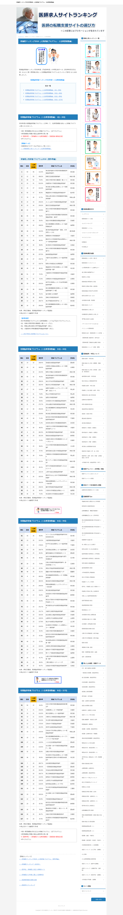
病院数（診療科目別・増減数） (90, 733)
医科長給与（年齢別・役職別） (90, 432)
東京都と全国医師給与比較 (89, 446)
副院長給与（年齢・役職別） (89, 437)
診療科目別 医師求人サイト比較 (90, 490)
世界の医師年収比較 (87, 404)
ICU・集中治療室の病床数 (89, 668)
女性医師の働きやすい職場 (89, 619)
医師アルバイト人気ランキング (90, 473)
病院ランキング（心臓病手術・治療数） (91, 869)
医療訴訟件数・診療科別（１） (90, 796)
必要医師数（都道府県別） (89, 773)
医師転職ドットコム (87, 228)
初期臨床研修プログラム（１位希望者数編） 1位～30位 (43, 90)
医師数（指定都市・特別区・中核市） (92, 840)
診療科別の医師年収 (87, 399)
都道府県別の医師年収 (88, 409)
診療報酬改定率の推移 (88, 810)
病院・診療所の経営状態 (88, 701)
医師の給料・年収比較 (88, 358)
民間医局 (84, 242)
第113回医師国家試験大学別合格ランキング (91, 521)
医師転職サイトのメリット (89, 263)
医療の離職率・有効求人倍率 (89, 719)
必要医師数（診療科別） (88, 768)
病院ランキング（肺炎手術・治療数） (92, 875)
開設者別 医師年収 (87, 418)
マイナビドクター (86, 237)
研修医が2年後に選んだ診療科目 (90, 591)
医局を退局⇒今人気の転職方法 (90, 549)
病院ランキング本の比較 (88, 715)
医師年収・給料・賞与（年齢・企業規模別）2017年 (92, 456)
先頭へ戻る (99, 899)
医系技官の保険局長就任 (88, 506)
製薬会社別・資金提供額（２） (90, 752)
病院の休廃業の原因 (87, 705)
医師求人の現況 (86, 277)
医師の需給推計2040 (87, 763)
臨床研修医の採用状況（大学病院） (91, 553)
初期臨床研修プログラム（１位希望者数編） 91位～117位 (44, 99)
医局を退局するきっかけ (88, 295)
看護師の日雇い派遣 (87, 647)
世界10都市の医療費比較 (88, 563)
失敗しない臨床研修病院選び (89, 596)
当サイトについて (86, 891)
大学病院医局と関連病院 (88, 572)
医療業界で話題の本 (87, 539)
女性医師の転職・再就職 (88, 300)
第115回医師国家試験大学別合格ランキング (91, 534)
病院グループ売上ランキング (89, 777)
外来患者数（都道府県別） (89, 682)
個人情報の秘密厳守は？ (88, 272)
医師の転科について (87, 305)
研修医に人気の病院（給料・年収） (91, 390)
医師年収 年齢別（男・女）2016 (90, 451)
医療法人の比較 (86, 787)
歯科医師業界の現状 (87, 568)
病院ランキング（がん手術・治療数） (92, 849)
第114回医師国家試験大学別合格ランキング (91, 527)
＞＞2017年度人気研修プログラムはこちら (34, 334)
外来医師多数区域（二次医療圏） (90, 845)
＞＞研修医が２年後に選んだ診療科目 (31, 874)
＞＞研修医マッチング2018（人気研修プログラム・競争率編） (39, 859)
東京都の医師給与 (86, 423)
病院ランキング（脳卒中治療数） (90, 863)
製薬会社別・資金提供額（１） (90, 747)
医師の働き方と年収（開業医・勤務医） (91, 364)
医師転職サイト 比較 (87, 218)
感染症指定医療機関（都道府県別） (91, 738)
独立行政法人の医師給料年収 (89, 381)
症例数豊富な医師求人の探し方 (90, 314)
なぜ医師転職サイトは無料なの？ (90, 267)
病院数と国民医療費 (87, 691)
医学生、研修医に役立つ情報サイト (91, 586)
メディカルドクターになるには (90, 323)
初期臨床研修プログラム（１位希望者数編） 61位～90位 (43, 96)
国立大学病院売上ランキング (89, 782)
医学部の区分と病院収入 (88, 805)
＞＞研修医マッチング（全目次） (30, 864)
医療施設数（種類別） (88, 724)
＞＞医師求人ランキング (27, 885)
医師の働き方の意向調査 (88, 821)
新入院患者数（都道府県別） (89, 677)
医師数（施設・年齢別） (88, 835)
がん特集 (84, 854)
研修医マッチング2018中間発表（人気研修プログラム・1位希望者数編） (35, 2)
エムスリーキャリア (87, 223)
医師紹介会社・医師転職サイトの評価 (92, 333)
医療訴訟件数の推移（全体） (89, 791)
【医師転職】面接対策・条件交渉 (90, 337)
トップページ (21, 36)
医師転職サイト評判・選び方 (89, 258)
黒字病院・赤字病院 (87, 696)
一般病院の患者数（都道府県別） (90, 672)
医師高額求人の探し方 (88, 309)
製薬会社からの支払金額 (88, 743)
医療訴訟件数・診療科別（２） (90, 801)
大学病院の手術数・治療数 (89, 879)
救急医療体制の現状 (87, 605)
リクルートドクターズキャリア (90, 232)
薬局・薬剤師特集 (86, 656)
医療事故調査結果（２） (88, 831)
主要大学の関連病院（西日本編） (90, 638)
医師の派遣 (85, 642)
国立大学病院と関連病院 (88, 577)
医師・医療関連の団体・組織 (89, 652)
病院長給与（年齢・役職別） (89, 442)
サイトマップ (61, 906)
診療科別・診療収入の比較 (89, 710)
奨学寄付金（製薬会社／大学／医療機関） (92, 758)
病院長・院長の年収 (87, 413)
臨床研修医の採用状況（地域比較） (91, 558)
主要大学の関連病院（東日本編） (90, 633)
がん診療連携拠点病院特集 (89, 859)
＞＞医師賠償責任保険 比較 (28, 880)
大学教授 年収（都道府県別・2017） (91, 462)
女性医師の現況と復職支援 (89, 614)
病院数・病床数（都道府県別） (90, 729)
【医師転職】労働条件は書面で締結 (91, 342)
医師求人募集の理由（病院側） (90, 286)
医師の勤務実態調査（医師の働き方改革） (92, 816)
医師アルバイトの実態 (88, 478)
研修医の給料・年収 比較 (88, 385)
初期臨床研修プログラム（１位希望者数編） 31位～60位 (43, 93)
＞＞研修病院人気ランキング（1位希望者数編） (36, 148)
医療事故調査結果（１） (88, 826)
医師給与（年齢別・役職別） (89, 427)
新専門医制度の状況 (87, 600)
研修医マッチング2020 (88, 582)
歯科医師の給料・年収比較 (89, 376)
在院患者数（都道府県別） (89, 687)
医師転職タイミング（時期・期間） (91, 347)
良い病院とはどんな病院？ (89, 544)
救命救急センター (86, 610)
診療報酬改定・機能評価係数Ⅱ (90, 510)
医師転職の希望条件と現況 (89, 281)
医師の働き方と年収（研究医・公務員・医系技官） (91, 370)
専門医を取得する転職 (88, 319)
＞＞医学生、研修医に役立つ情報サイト (32, 869)
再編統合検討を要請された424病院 (91, 501)
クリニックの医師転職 (88, 328)
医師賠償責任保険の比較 (88, 628)
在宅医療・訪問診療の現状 (89, 624)
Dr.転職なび (85, 246)
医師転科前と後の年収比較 (89, 395)
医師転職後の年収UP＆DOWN (90, 291)
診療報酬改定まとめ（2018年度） (91, 515)
